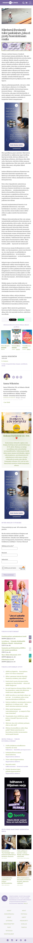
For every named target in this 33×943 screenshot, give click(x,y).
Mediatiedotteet (9, 924)
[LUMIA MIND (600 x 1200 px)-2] (16, 126)
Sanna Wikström (9, 356)
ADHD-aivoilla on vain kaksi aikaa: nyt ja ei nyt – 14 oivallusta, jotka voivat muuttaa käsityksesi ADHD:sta (18, 697)
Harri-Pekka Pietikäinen (23, 858)
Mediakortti (24, 920)
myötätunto (24, 364)
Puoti (9, 927)
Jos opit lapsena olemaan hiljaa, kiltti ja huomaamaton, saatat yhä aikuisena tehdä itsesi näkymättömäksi (18, 690)
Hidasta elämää (10, 2)
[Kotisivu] (13, 377)
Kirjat (9, 917)
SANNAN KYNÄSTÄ (9, 397)
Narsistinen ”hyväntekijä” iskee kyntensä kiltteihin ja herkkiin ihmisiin (9, 853)
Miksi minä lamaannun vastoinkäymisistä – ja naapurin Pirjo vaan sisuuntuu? (18, 711)
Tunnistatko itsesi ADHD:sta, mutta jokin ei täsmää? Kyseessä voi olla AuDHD (17, 718)
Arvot (24, 910)
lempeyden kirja (10, 364)
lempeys (18, 364)
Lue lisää (7, 402)
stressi (3, 365)
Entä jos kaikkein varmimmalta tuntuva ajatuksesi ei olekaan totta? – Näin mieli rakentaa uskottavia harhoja (18, 704)
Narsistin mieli (10, 764)
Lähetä (21, 319)
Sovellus (24, 924)
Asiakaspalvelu (9, 914)
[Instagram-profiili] (21, 377)
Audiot (9, 910)
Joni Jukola (20, 885)
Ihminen (5, 361)
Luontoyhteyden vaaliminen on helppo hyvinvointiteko (7, 880)
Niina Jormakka (5, 885)
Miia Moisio (4, 858)
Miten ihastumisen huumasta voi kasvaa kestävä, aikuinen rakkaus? (24, 880)
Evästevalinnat (9, 934)
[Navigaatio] (30, 3)
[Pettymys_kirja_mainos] (16, 603)
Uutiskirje (9, 920)
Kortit (24, 917)
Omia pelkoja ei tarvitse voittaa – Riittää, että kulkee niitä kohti (23, 853)
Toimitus (24, 927)
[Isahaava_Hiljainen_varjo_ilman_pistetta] (16, 801)
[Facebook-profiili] (17, 377)
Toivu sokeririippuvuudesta (15, 759)
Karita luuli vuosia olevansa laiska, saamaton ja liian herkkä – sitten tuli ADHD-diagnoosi (18, 683)
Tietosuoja (9, 930)
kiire (4, 364)
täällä (25, 903)
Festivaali (24, 914)
